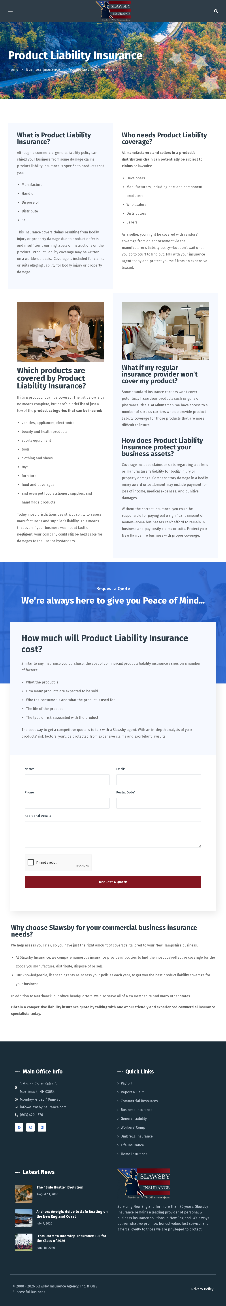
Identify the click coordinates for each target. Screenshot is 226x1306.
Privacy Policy (202, 1289)
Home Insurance (134, 1154)
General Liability (134, 1119)
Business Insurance (43, 69)
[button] (216, 11)
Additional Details (38, 816)
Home (13, 69)
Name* (29, 769)
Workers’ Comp (133, 1127)
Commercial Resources (139, 1101)
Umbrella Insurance (137, 1136)
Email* (120, 769)
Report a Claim (133, 1092)
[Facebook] (19, 1127)
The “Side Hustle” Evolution (59, 1187)
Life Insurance (132, 1145)
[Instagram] (30, 1127)
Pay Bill (126, 1083)
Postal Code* (125, 792)
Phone (29, 792)
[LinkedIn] (42, 1127)
